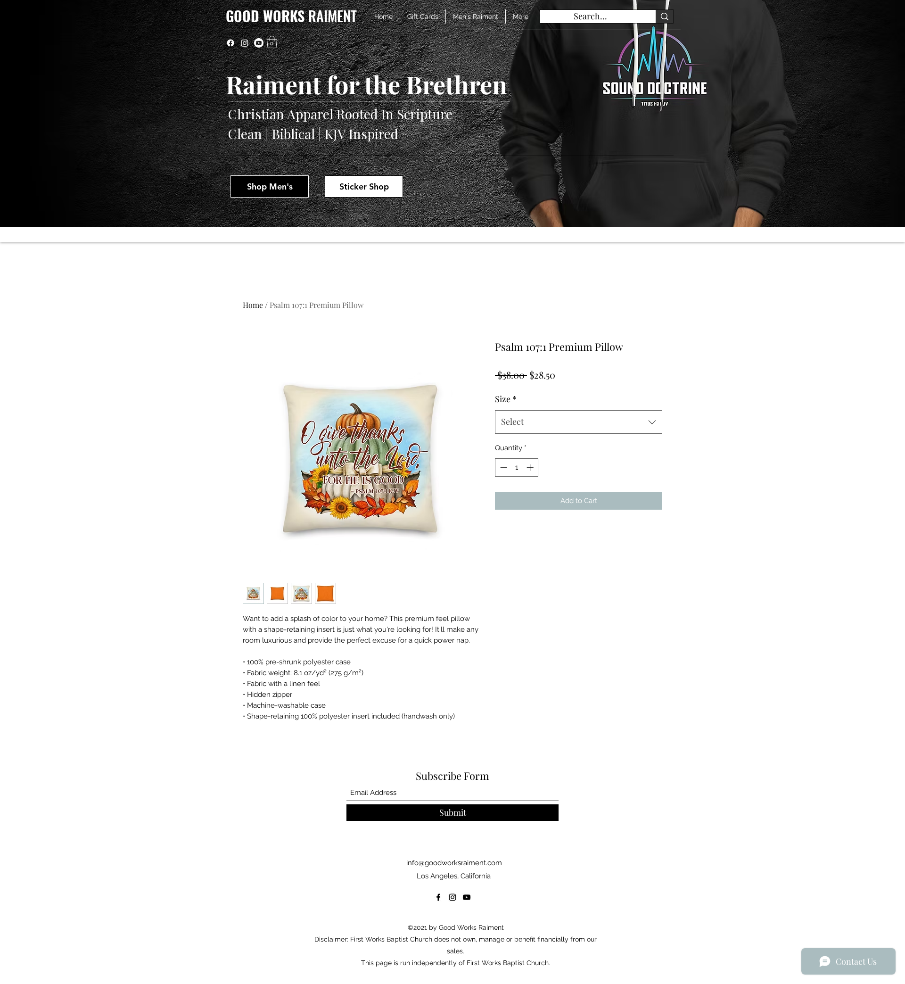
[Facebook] (230, 43)
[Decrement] (502, 467)
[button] (272, 42)
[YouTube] (466, 897)
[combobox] (578, 422)
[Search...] (664, 16)
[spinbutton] (517, 467)
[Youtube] (258, 43)
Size (506, 399)
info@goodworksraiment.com (454, 863)
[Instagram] (244, 43)
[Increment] (531, 467)
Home (253, 305)
